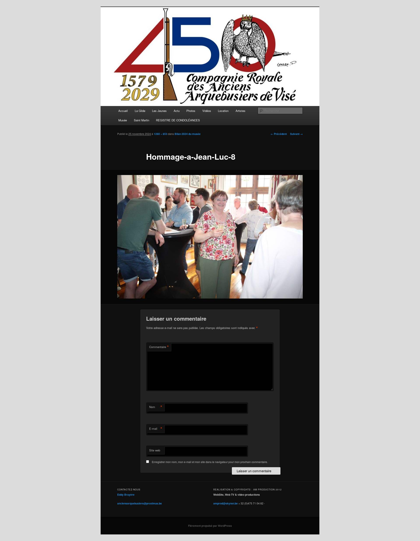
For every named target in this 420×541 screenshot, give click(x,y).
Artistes (240, 111)
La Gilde (140, 111)
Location (223, 111)
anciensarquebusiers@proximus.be (139, 503)
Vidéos (206, 111)
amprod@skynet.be (225, 503)
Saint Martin (141, 120)
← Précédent (279, 134)
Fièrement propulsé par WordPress (210, 526)
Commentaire (159, 346)
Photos (190, 111)
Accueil (123, 111)
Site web (154, 450)
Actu (177, 111)
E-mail (155, 428)
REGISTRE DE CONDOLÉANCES (178, 120)
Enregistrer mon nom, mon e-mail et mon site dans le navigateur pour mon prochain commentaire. (210, 462)
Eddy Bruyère (126, 495)
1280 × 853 (160, 134)
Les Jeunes (159, 111)
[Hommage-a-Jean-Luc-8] (210, 237)
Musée (122, 120)
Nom (155, 406)
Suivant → (296, 134)
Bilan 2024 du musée (188, 134)
